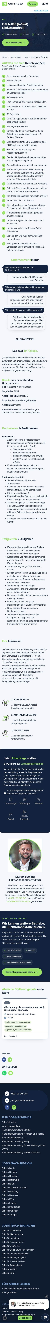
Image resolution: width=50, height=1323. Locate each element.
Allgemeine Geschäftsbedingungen (18, 1315)
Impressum (7, 1308)
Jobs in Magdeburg (11, 1207)
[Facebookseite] (7, 1107)
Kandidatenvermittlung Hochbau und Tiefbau (23, 1134)
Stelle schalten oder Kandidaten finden (20, 1289)
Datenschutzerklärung (32, 764)
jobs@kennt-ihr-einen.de (18, 901)
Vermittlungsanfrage (11, 1126)
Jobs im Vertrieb (9, 1269)
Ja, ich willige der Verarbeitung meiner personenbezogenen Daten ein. (25, 792)
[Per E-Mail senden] (10, 1073)
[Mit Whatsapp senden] (4, 1073)
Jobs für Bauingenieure (13, 1242)
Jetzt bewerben (13, 42)
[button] (5, 1318)
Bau (26, 57)
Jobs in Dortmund (10, 1180)
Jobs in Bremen (9, 1172)
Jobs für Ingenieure (11, 1238)
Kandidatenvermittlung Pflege (16, 1141)
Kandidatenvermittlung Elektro (16, 1130)
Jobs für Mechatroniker (12, 1234)
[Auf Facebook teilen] (4, 1060)
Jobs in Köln (8, 1199)
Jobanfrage (25, 1318)
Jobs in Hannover (10, 1195)
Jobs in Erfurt (8, 1184)
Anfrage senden (9, 1292)
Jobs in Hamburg (10, 1191)
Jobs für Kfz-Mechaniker (13, 1261)
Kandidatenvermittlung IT (14, 1138)
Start (4, 57)
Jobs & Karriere (9, 1122)
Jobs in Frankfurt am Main (14, 1187)
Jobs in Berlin (8, 1168)
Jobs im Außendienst (12, 1265)
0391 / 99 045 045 (17, 898)
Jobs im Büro (8, 1273)
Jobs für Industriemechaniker (15, 1254)
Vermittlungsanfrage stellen (20, 972)
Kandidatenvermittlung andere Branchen (21, 1152)
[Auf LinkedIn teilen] (10, 1060)
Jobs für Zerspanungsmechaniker (18, 1250)
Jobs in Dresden (9, 1176)
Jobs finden (15, 57)
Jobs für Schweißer (11, 1246)
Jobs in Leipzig (9, 1203)
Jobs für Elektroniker (11, 1230)
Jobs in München (10, 1211)
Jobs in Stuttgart (9, 1215)
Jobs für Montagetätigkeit (14, 1257)
